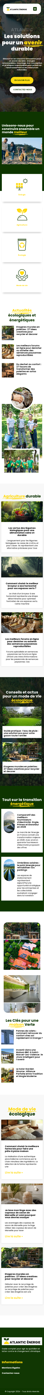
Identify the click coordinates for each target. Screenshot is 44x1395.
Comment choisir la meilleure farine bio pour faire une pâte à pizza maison (22, 1149)
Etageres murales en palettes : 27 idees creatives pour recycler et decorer (28, 330)
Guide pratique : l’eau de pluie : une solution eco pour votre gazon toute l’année (21, 733)
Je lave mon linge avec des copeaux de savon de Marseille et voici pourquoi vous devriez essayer (20, 1214)
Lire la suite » (14, 1172)
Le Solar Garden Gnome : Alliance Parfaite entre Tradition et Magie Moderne (29, 1072)
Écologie (22, 255)
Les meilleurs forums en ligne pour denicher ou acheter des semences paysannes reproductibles (29, 350)
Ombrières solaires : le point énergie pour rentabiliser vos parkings (28, 866)
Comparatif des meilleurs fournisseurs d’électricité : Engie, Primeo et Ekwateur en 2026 (28, 820)
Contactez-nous (10, 1373)
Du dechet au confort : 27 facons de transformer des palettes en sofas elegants (28, 369)
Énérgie (22, 194)
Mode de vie (22, 285)
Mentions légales (11, 1367)
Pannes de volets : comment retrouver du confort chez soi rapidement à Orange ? (29, 1034)
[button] (35, 9)
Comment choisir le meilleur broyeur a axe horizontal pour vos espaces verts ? (22, 586)
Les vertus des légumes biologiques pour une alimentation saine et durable (22, 531)
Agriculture (22, 225)
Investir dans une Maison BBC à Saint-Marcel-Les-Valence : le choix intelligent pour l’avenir (29, 1054)
